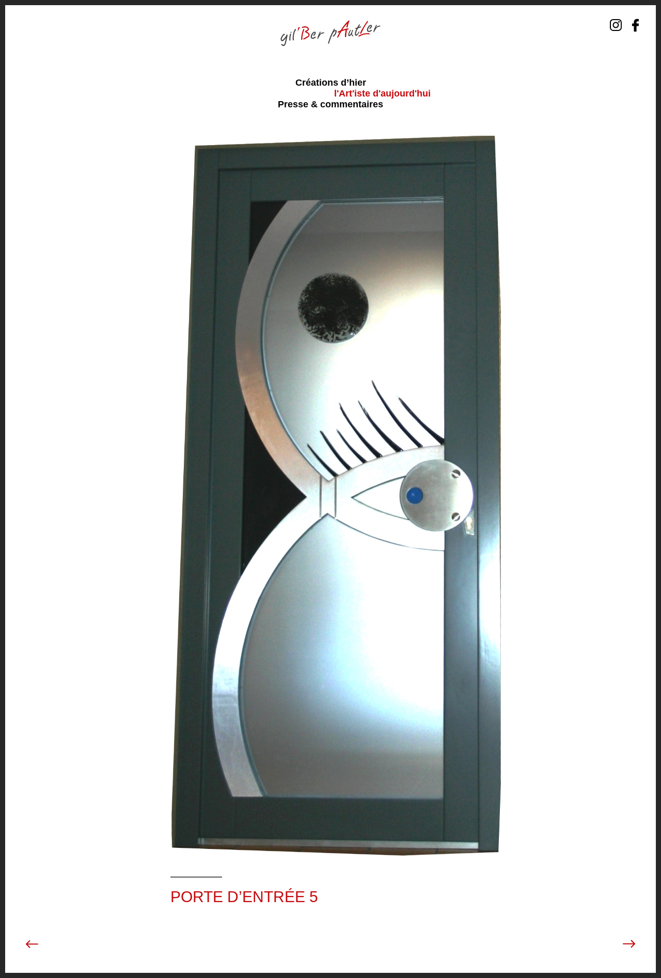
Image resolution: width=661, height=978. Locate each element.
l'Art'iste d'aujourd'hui (382, 93)
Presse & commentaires (330, 104)
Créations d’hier (330, 82)
